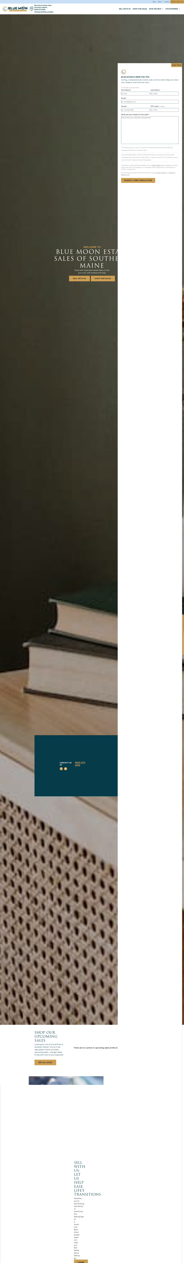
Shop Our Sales (140, 9)
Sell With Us (125, 9)
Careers (166, 2)
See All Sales (45, 1062)
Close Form (176, 65)
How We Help (155, 9)
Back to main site (177, 2)
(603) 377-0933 (39, 9)
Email (124, 98)
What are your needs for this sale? (135, 114)
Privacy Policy (156, 165)
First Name (126, 90)
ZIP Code (154, 106)
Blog (154, 2)
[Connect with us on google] (65, 768)
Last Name (155, 90)
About (160, 2)
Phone (124, 106)
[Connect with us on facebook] (61, 768)
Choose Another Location (43, 12)
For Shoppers (172, 9)
